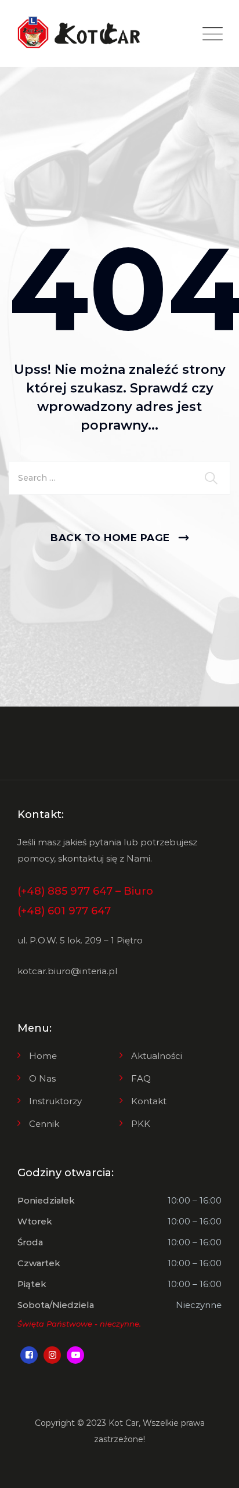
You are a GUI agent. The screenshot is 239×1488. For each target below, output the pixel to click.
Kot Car (123, 1423)
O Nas (42, 1078)
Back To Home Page (110, 537)
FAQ (141, 1078)
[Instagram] (52, 1355)
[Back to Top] (214, 1469)
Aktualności (156, 1055)
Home (43, 1055)
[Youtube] (75, 1355)
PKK (140, 1123)
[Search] (212, 477)
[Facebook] (29, 1355)
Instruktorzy (55, 1101)
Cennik (44, 1123)
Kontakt (148, 1101)
